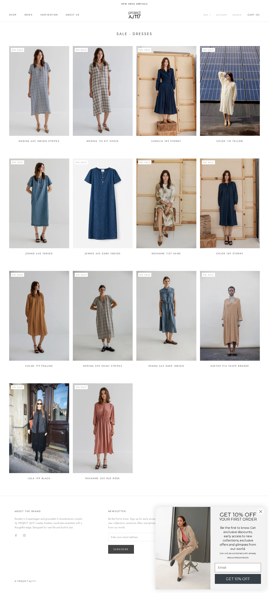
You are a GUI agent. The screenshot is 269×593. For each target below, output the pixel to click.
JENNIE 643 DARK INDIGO (103, 253)
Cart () (254, 14)
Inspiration (49, 14)
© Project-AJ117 (25, 581)
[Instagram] (24, 535)
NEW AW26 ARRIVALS (134, 3)
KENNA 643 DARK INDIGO (166, 366)
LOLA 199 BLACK (39, 478)
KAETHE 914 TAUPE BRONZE (230, 366)
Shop (13, 14)
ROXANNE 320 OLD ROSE (102, 478)
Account (221, 15)
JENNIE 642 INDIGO (39, 253)
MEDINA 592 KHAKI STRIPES (102, 366)
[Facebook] (16, 535)
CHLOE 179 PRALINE (39, 366)
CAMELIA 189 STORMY (166, 141)
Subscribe (121, 549)
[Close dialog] (260, 511)
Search (237, 15)
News (29, 14)
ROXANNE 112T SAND (166, 253)
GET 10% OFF (238, 579)
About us (73, 14)
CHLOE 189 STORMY (229, 253)
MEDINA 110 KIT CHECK (103, 141)
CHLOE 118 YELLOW (229, 141)
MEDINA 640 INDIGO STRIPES (39, 141)
